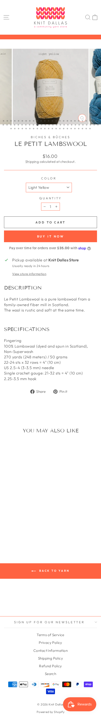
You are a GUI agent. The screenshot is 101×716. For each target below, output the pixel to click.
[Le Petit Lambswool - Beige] (13, 500)
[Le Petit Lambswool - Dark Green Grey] (24, 509)
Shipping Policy (50, 658)
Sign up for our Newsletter (49, 622)
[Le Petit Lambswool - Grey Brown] (35, 513)
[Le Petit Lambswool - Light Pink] (19, 517)
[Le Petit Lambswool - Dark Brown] (35, 504)
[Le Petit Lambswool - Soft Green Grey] (35, 526)
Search (50, 673)
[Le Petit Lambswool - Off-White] (35, 522)
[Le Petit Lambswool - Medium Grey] (8, 522)
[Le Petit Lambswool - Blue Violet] (35, 500)
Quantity (50, 198)
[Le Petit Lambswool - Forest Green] (19, 513)
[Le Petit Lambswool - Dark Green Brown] (19, 509)
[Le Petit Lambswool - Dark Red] (35, 509)
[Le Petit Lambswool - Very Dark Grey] (35, 531)
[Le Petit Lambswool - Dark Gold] (13, 509)
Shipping (32, 162)
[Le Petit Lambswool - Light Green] (13, 517)
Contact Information (50, 650)
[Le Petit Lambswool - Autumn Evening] (8, 500)
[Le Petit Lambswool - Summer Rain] (19, 531)
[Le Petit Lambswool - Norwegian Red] (29, 522)
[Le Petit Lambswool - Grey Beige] (29, 513)
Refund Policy (50, 666)
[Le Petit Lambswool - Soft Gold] (24, 526)
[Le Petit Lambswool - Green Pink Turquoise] (24, 513)
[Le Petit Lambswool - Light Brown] (8, 517)
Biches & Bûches (50, 137)
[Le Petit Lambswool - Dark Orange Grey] (29, 509)
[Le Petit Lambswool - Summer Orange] (13, 531)
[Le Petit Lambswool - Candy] (13, 504)
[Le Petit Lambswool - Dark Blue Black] (24, 504)
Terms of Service (50, 635)
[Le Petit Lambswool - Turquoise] (29, 531)
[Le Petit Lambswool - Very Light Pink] (24, 535)
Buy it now (50, 236)
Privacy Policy (50, 642)
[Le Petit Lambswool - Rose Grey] (19, 526)
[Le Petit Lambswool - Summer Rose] (24, 531)
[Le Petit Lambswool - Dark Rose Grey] (8, 513)
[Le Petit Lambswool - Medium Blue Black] (35, 517)
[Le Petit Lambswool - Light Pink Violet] (24, 517)
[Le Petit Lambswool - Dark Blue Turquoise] (29, 504)
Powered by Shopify (50, 712)
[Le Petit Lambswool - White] (29, 535)
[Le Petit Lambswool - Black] (19, 500)
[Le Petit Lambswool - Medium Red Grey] (24, 522)
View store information (29, 274)
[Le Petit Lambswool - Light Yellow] (29, 517)
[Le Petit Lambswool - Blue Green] (24, 500)
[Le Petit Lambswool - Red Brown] (13, 526)
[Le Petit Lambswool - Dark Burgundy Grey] (8, 509)
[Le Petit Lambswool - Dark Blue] (19, 504)
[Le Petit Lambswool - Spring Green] (8, 531)
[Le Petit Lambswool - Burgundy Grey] (8, 504)
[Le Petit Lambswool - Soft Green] (29, 526)
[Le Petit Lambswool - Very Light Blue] (13, 535)
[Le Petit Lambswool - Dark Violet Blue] (13, 513)
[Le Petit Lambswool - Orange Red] (8, 526)
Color (48, 178)
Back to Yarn (54, 570)
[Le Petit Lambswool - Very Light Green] (19, 535)
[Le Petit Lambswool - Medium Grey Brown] (13, 522)
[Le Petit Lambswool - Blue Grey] (29, 500)
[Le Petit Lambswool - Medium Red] (19, 522)
